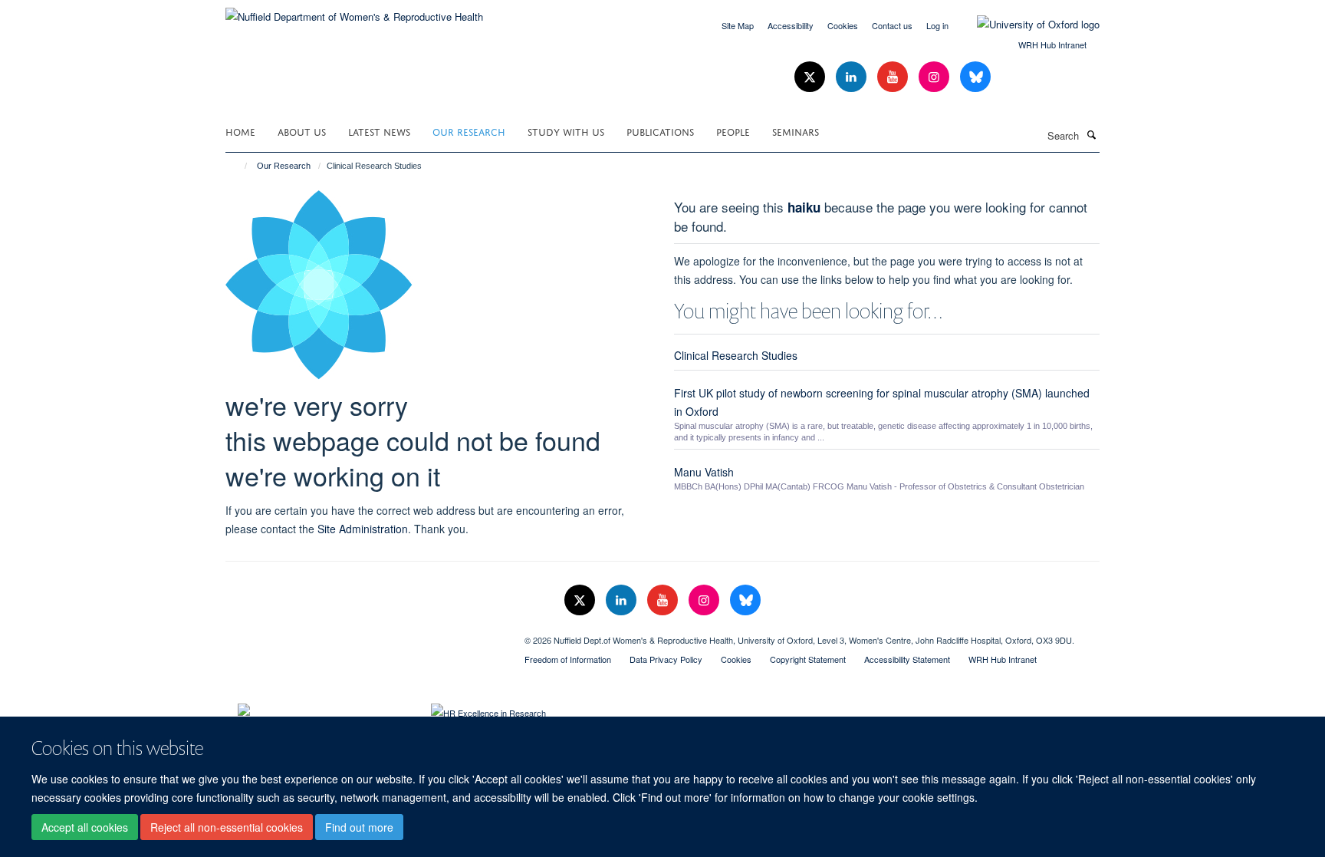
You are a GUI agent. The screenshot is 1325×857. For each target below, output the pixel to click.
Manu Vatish (704, 472)
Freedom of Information (567, 659)
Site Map (738, 25)
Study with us (566, 131)
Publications (660, 131)
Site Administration (362, 528)
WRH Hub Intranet (1052, 44)
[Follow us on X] (811, 77)
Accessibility (791, 25)
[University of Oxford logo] (1027, 24)
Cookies (842, 25)
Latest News (379, 131)
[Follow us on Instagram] (935, 77)
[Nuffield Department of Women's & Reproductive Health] (354, 11)
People (733, 131)
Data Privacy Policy (666, 659)
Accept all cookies (84, 827)
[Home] (239, 165)
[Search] (1091, 134)
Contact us (892, 25)
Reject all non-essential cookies (226, 827)
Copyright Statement (808, 659)
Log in (937, 25)
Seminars (795, 131)
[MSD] (363, 634)
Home (240, 131)
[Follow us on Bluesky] (975, 77)
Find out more (359, 827)
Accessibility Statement (907, 659)
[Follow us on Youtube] (894, 77)
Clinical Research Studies (735, 355)
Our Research (468, 131)
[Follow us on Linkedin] (853, 77)
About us (302, 131)
